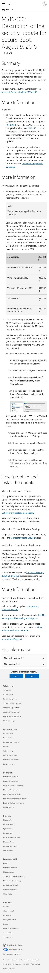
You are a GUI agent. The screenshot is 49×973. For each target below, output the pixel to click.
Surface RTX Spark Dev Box (12, 703)
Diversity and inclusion (10, 928)
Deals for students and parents (13, 803)
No (31, 676)
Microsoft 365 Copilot (10, 846)
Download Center (9, 738)
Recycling (26, 964)
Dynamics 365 (8, 829)
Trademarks (7, 964)
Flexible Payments (9, 764)
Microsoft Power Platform (11, 837)
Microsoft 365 (7, 833)
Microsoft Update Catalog (23, 537)
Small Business (8, 851)
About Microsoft (8, 911)
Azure (5, 863)
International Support (12, 639)
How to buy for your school (12, 794)
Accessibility (7, 933)
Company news (8, 915)
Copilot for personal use (11, 712)
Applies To (8, 53)
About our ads (35, 964)
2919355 (10, 124)
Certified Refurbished (10, 755)
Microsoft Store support (11, 742)
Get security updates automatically (18, 512)
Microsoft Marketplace (10, 885)
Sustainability (7, 937)
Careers (5, 906)
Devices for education (10, 781)
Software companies (10, 889)
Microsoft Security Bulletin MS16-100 (19, 92)
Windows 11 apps (9, 721)
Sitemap (6, 960)
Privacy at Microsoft (9, 920)
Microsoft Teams (8, 842)
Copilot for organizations (11, 708)
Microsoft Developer (10, 868)
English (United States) (14, 945)
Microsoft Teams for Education (13, 785)
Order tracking (8, 751)
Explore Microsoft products (12, 716)
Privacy (26, 960)
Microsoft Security (9, 824)
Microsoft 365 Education (11, 790)
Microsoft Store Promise (11, 760)
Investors (6, 924)
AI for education (8, 807)
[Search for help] (9, 3)
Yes (16, 676)
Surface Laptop (8, 694)
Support (6, 9)
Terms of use (34, 960)
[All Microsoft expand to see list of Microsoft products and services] (3, 3)
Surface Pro (7, 690)
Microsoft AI (7, 820)
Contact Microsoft (16, 960)
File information (11, 664)
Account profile (8, 733)
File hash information (14, 658)
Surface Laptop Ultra (10, 699)
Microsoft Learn (8, 872)
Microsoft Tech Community (12, 881)
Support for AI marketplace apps (13, 876)
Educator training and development (15, 799)
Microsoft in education (10, 777)
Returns (5, 747)
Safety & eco (17, 964)
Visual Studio (7, 894)
